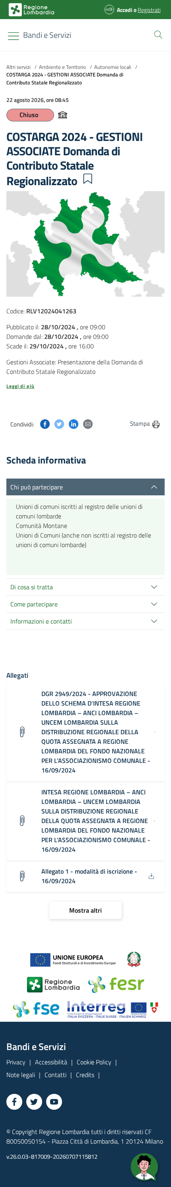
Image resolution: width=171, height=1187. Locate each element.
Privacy (15, 1062)
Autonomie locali (112, 67)
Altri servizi (18, 67)
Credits (85, 1074)
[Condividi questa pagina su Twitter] (59, 423)
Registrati (149, 10)
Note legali (20, 1074)
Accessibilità (51, 1062)
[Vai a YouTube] (54, 1102)
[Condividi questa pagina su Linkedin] (73, 423)
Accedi (124, 10)
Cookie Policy (94, 1062)
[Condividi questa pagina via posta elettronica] (88, 423)
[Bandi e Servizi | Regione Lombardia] (31, 9)
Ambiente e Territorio (62, 67)
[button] (156, 34)
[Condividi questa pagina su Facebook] (45, 423)
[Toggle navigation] (13, 36)
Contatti (55, 1074)
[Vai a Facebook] (14, 1102)
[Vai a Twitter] (34, 1102)
